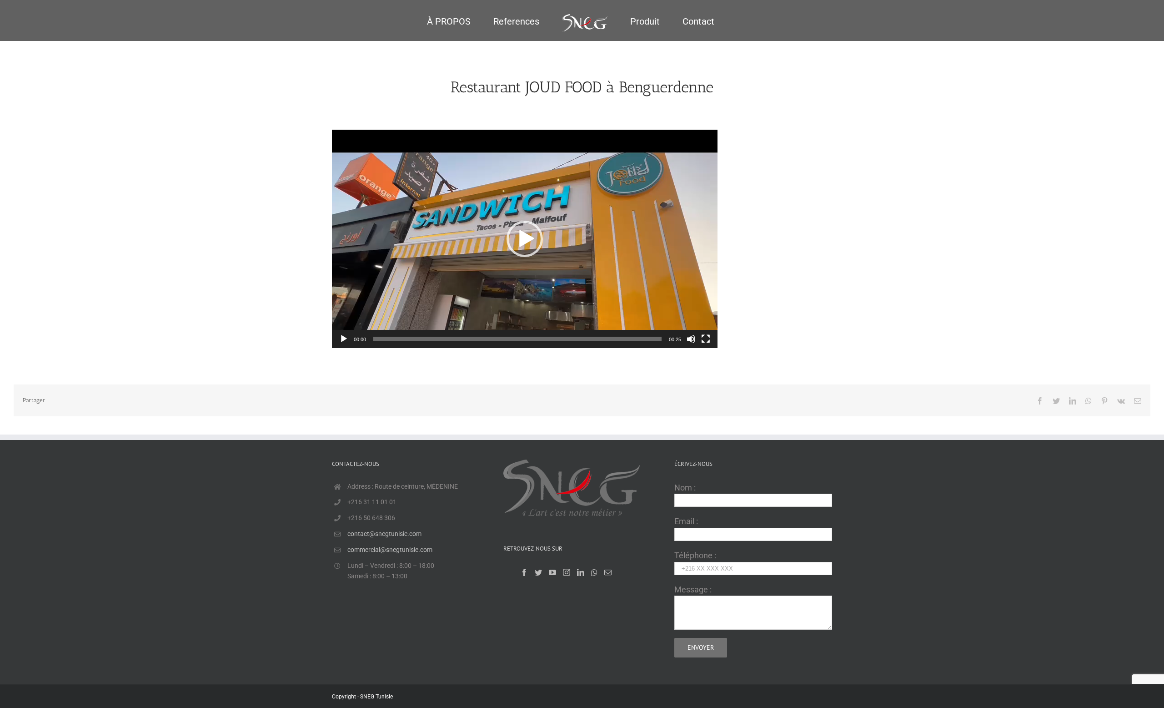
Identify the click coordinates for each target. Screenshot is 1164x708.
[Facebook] (524, 572)
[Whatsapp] (594, 572)
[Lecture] (343, 339)
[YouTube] (552, 572)
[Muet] (691, 339)
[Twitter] (538, 572)
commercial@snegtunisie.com (389, 549)
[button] (525, 239)
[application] (524, 239)
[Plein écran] (705, 339)
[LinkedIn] (580, 572)
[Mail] (608, 572)
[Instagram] (566, 572)
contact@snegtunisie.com (384, 533)
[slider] (517, 339)
